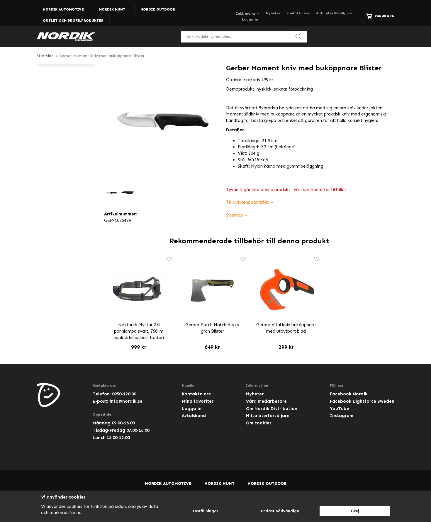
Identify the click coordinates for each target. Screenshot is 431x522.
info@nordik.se (125, 401)
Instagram (341, 415)
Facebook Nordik (349, 394)
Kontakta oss (298, 13)
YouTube (339, 408)
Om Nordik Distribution (271, 408)
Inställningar (205, 511)
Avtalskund (194, 415)
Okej (355, 511)
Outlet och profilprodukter (73, 20)
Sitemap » (236, 215)
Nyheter (273, 13)
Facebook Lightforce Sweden (362, 401)
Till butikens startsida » (249, 202)
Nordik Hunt (112, 9)
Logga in (250, 19)
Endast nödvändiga (280, 511)
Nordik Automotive (63, 9)
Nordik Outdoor (157, 9)
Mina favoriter (197, 401)
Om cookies (259, 423)
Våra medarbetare (266, 401)
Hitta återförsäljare (333, 13)
